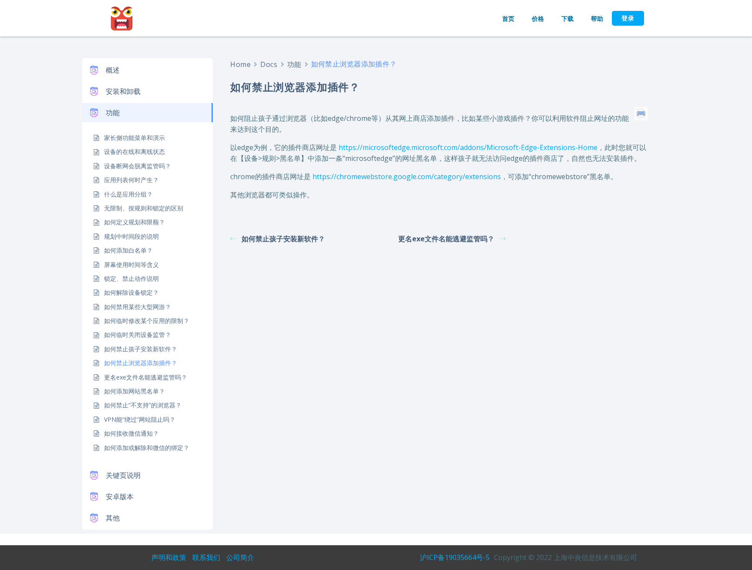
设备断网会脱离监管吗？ (137, 166)
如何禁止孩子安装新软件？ (140, 349)
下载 (567, 18)
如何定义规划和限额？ (134, 222)
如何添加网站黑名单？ (134, 391)
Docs (268, 64)
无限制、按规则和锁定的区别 (143, 208)
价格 (538, 18)
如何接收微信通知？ (131, 433)
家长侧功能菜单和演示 (134, 137)
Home (240, 64)
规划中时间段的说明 (131, 236)
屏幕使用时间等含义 (131, 264)
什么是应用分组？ (128, 194)
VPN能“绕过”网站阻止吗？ (139, 419)
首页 (508, 18)
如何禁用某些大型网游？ (137, 307)
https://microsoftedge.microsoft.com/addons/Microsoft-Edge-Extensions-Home (468, 147)
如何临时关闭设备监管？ (137, 334)
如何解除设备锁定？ (131, 292)
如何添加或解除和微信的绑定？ (146, 447)
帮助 (597, 18)
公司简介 (240, 557)
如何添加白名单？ (128, 250)
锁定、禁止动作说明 (131, 278)
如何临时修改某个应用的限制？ (146, 321)
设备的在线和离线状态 (134, 151)
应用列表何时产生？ (131, 180)
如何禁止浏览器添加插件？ (140, 363)
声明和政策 (168, 557)
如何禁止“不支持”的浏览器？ (142, 405)
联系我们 (206, 557)
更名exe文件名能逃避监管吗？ (145, 377)
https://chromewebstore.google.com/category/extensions (406, 176)
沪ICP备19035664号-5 (455, 557)
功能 (294, 64)
